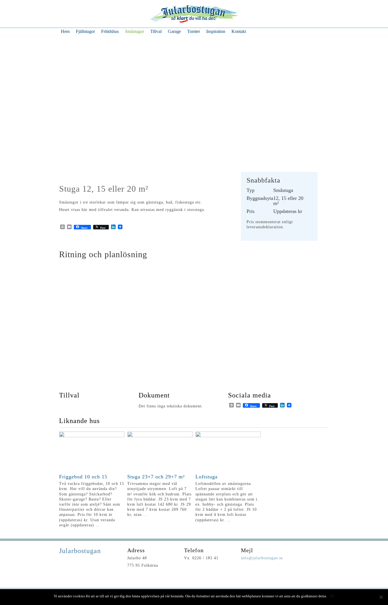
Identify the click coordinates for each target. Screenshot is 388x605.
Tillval (156, 31)
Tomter (193, 31)
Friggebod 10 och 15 (83, 477)
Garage (174, 31)
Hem (65, 31)
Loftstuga (206, 477)
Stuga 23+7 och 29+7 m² (156, 477)
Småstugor (134, 31)
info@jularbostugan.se (262, 558)
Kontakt (238, 31)
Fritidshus (110, 31)
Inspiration (215, 31)
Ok (332, 596)
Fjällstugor (85, 31)
